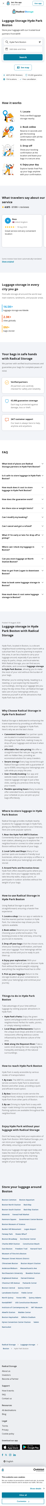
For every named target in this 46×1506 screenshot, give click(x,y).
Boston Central (8, 1288)
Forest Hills (21, 1297)
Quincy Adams (35, 1297)
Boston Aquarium (26, 1200)
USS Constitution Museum (26, 1302)
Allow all (23, 1495)
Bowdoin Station (33, 1273)
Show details (35, 1489)
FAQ (4, 1394)
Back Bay (27, 1205)
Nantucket (6, 1327)
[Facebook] (2, 1455)
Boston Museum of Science (13, 1224)
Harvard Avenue (27, 1278)
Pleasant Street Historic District (15, 1258)
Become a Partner (10, 1379)
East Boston (7, 1249)
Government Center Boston (31, 1219)
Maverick (6, 1214)
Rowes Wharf (21, 1234)
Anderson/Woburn (9, 1268)
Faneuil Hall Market (21, 1214)
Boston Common (9, 1200)
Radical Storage (9, 1344)
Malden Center (24, 1312)
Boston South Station (11, 1209)
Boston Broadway (9, 1239)
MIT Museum (36, 1307)
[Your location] (40, 42)
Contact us (7, 1398)
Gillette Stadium (28, 1317)
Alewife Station (8, 1312)
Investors (6, 1375)
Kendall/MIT (7, 1302)
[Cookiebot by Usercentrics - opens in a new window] (33, 1470)
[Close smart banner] (3, 3)
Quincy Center (24, 1288)
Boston (6, 1348)
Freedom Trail (21, 1249)
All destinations (9, 1410)
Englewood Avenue (10, 1278)
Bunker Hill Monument (11, 1229)
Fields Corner (27, 1293)
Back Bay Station (31, 1209)
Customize (21, 1501)
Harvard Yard (36, 1249)
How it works (8, 1390)
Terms (5, 1426)
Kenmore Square (9, 1219)
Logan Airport (30, 1229)
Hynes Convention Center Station (16, 1322)
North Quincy (7, 1297)
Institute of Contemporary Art (15, 1307)
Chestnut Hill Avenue (11, 1283)
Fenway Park (7, 1234)
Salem (36, 1322)
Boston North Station (11, 1205)
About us (6, 1371)
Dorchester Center (28, 1239)
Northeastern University (12, 1273)
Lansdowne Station (10, 1293)
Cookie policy (8, 1433)
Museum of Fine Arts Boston (14, 1253)
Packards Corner (30, 1283)
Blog (4, 1414)
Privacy (5, 1429)
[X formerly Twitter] (6, 1455)
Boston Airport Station (31, 1263)
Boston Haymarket (10, 1317)
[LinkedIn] (14, 1455)
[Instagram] (10, 1455)
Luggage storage (27, 1344)
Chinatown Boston (10, 1263)
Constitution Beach (31, 1244)
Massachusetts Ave (28, 1268)
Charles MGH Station (11, 1244)
